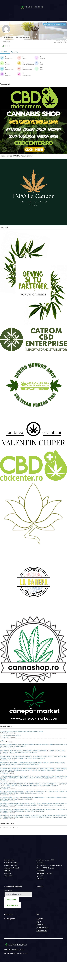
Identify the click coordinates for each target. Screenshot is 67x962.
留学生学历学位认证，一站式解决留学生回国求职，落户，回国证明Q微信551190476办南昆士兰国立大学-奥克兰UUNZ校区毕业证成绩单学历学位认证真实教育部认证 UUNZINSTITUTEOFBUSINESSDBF (33, 810)
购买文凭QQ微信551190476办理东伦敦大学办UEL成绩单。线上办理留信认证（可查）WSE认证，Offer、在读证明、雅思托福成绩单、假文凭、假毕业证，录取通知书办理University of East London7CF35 (33, 757)
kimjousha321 (5, 733)
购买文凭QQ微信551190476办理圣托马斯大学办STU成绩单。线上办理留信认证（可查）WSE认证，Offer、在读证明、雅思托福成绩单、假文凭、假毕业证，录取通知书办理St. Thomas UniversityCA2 (33, 792)
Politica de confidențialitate (14, 949)
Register (39, 919)
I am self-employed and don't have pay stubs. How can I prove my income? (21, 731)
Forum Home (49, 24)
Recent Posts (61, 24)
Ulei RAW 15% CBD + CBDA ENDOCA (10, 736)
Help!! (1, 740)
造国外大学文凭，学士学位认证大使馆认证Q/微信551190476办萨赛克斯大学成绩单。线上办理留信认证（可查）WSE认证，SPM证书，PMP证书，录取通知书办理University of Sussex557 (33, 751)
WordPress (24, 953)
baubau (4, 741)
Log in (38, 922)
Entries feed (40, 925)
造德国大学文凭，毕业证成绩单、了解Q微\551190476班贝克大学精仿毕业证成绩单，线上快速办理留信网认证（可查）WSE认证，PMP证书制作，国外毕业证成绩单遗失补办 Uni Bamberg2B (33, 763)
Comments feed (42, 928)
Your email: (8, 890)
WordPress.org (41, 931)
